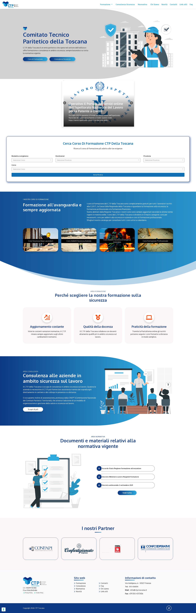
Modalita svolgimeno (20, 156)
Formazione (105, 4)
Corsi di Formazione (35, 59)
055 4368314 (133, 587)
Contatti (173, 4)
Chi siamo (154, 4)
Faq (191, 4)
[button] (131, 102)
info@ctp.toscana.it (138, 590)
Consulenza (81, 586)
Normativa (142, 4)
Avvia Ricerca (98, 175)
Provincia (147, 156)
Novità (164, 4)
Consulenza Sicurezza (125, 4)
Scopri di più (33, 409)
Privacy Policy (29, 592)
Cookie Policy (39, 592)
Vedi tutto (127, 493)
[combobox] (32, 160)
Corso (14, 165)
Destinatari (60, 156)
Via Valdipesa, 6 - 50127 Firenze (138, 583)
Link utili (183, 4)
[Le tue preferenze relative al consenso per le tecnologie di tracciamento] (4, 609)
